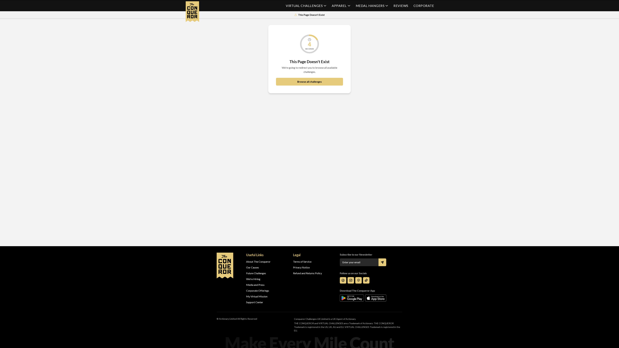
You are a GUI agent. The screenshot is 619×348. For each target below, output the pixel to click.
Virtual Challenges (304, 6)
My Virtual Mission (256, 296)
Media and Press (255, 284)
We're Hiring (253, 278)
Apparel (339, 6)
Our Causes (252, 267)
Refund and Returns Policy (307, 273)
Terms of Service (302, 261)
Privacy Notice (301, 267)
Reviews (400, 6)
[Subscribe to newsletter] (382, 262)
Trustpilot (298, 302)
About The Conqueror (258, 261)
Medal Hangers (370, 6)
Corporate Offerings (257, 290)
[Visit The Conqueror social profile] (343, 280)
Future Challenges (256, 273)
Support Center (254, 302)
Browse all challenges (309, 81)
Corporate (423, 6)
